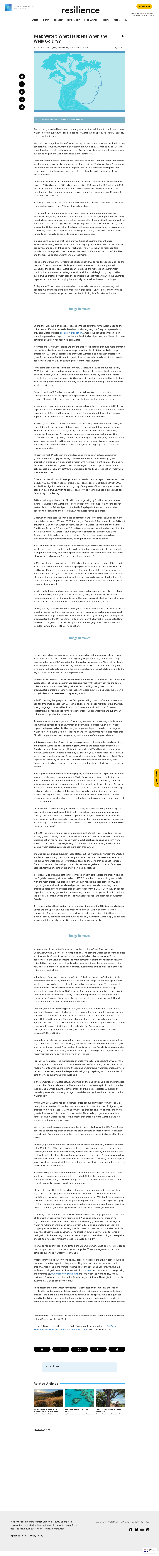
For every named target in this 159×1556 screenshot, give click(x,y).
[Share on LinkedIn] (98, 1349)
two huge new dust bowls (64, 1273)
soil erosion (86, 1270)
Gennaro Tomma (73, 1414)
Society (105, 20)
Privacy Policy (36, 1535)
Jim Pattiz (102, 1414)
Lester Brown (43, 47)
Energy (46, 20)
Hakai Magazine (87, 1414)
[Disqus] (79, 1464)
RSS (147, 1522)
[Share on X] (79, 1349)
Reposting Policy (18, 1535)
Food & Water (90, 20)
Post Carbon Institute (147, 15)
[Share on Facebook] (60, 1349)
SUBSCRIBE (144, 6)
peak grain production (71, 332)
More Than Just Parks (115, 1414)
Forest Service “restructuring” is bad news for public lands (47, 1410)
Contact (113, 1522)
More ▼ (116, 20)
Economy (58, 20)
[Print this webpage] (116, 1349)
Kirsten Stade (41, 1414)
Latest (35, 20)
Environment (73, 20)
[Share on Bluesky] (42, 1349)
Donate (125, 1522)
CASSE (49, 1414)
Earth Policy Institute (79, 47)
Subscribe (137, 1522)
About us (100, 1522)
